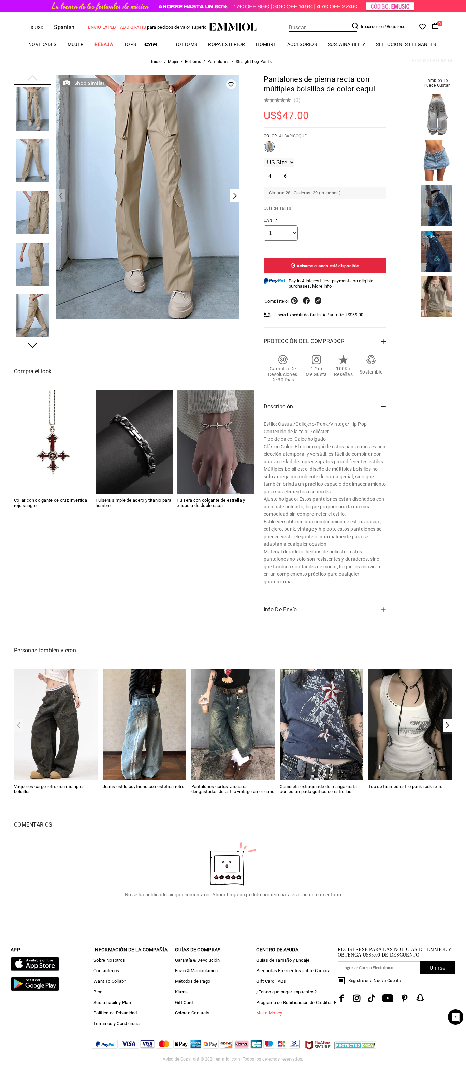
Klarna (181, 991)
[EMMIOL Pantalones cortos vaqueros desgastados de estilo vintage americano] (233, 724)
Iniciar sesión (372, 26)
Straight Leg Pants (254, 61)
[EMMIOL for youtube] (387, 998)
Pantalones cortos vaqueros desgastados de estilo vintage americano (233, 789)
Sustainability (346, 44)
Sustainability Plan (112, 1002)
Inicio (156, 61)
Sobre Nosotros (109, 960)
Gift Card (184, 1002)
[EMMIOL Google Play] (35, 989)
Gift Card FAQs (271, 981)
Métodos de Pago (192, 981)
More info (322, 286)
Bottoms (185, 44)
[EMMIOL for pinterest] (404, 998)
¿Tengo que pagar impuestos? (286, 991)
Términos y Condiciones (117, 1023)
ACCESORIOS (302, 44)
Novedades (42, 44)
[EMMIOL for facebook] (341, 998)
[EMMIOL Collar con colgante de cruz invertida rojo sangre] (53, 442)
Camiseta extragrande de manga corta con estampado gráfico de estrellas (318, 789)
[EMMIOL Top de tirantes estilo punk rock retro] (410, 724)
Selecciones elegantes (406, 44)
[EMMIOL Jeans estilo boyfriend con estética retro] (144, 724)
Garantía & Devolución (197, 960)
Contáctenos (106, 970)
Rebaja (103, 44)
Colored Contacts (192, 1013)
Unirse (437, 968)
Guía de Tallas (277, 208)
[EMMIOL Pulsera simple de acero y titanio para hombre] (134, 442)
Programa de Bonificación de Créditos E (296, 1002)
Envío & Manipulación (196, 970)
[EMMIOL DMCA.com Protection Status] (355, 1049)
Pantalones (218, 61)
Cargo (155, 44)
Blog (97, 991)
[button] (32, 78)
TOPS (130, 44)
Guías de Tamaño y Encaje (282, 960)
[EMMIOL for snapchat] (420, 998)
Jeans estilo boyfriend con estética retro (143, 786)
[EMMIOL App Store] (35, 969)
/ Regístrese (394, 26)
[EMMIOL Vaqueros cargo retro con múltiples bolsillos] (56, 724)
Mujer (76, 44)
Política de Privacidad (115, 1013)
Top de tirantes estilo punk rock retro (405, 786)
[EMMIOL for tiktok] (371, 998)
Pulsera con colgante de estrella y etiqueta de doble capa (211, 502)
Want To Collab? (109, 981)
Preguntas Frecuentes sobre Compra (293, 970)
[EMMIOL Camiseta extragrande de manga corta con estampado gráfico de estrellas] (321, 724)
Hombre (266, 44)
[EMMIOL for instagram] (357, 998)
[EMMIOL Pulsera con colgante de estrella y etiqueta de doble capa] (215, 442)
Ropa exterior (226, 44)
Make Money (269, 1013)
